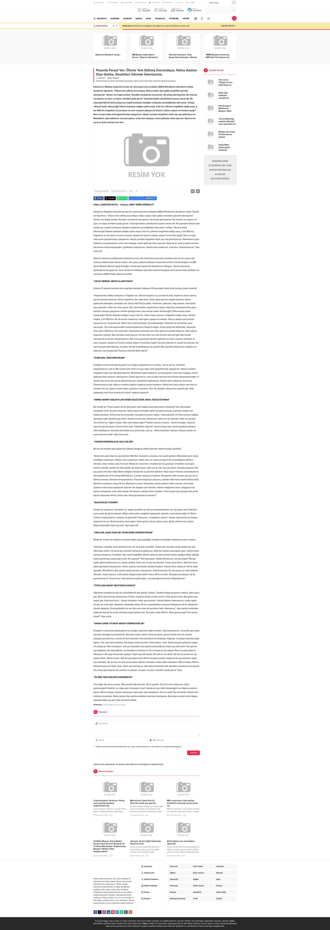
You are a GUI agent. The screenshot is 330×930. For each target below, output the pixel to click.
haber (106, 921)
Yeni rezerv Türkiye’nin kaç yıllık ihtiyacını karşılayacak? (225, 84)
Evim (114, 705)
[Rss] (130, 912)
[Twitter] (99, 912)
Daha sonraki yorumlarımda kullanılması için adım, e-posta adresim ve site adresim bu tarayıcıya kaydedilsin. (139, 746)
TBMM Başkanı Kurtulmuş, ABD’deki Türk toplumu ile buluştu (218, 57)
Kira (118, 705)
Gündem (116, 78)
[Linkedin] (108, 912)
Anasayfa (101, 78)
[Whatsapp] (121, 912)
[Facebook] (95, 912)
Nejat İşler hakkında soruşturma (223, 95)
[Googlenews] (117, 912)
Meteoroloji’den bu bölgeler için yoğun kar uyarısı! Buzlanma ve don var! (156, 26)
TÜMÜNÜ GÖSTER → (228, 26)
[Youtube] (113, 912)
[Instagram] (104, 912)
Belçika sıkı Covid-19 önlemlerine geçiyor (226, 134)
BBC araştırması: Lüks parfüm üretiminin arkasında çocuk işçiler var (182, 803)
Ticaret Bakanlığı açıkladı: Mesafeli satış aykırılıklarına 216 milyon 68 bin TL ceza (227, 124)
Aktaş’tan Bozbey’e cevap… (108, 54)
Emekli (104, 705)
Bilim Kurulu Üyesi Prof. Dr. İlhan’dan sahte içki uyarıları (143, 801)
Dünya (109, 78)
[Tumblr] (126, 912)
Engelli (109, 705)
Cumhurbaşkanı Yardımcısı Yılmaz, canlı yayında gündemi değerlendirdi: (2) (109, 803)
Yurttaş (122, 705)
